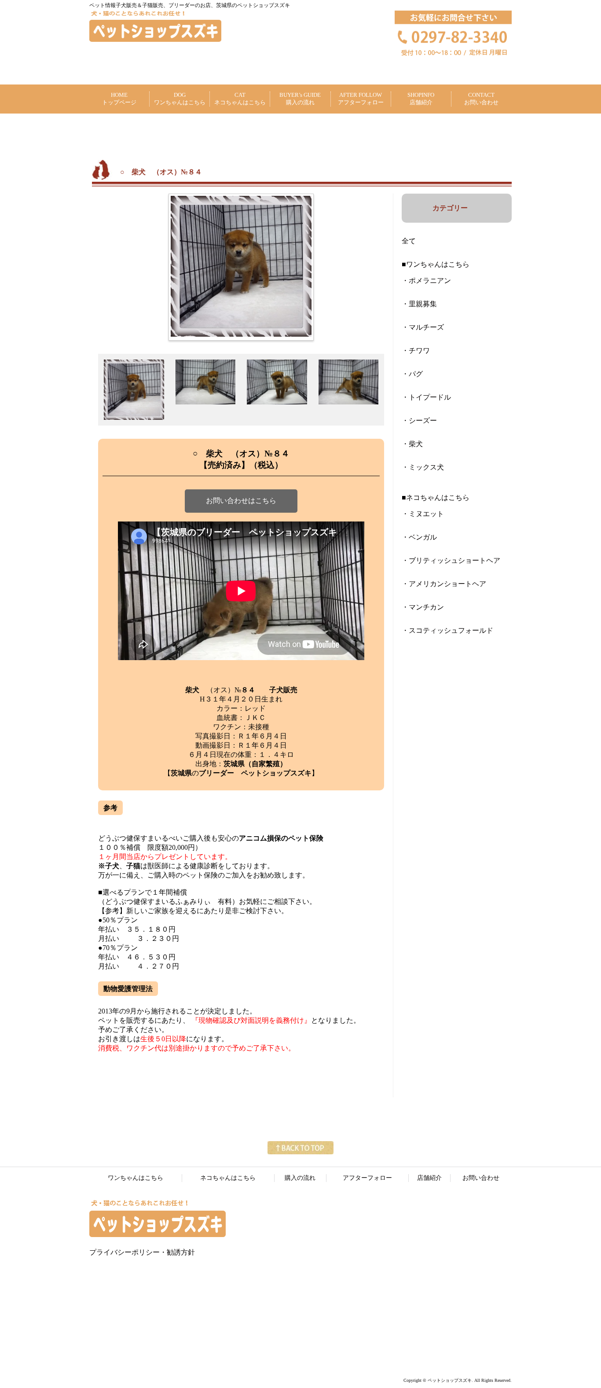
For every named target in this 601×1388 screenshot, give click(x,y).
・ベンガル (419, 537)
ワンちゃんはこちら (135, 1178)
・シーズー (419, 420)
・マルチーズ (423, 327)
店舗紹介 (429, 1178)
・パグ (412, 374)
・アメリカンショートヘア (444, 584)
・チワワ (416, 350)
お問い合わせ (480, 1178)
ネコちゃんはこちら (228, 1178)
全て (409, 241)
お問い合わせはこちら (241, 500)
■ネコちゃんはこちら (435, 497)
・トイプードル (426, 397)
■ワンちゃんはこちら (435, 264)
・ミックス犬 (423, 467)
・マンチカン (423, 607)
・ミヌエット (423, 514)
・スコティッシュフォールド (447, 630)
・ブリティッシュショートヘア (451, 560)
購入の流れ (300, 1178)
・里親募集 (419, 304)
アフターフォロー (367, 1178)
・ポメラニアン (426, 280)
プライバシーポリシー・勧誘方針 (142, 1252)
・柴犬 (412, 444)
